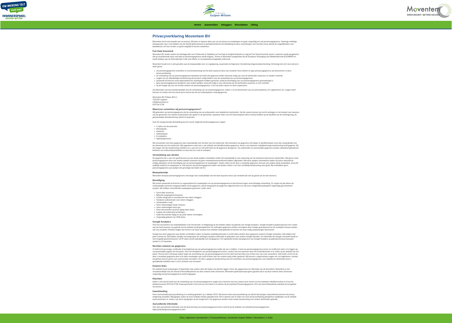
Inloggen (226, 24)
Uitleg (254, 24)
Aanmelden (211, 24)
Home (197, 24)
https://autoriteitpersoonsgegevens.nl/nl (169, 310)
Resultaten (241, 24)
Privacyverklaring (218, 318)
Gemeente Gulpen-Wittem (240, 318)
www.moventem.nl (160, 299)
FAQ (182, 318)
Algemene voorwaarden (197, 318)
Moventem (259, 318)
